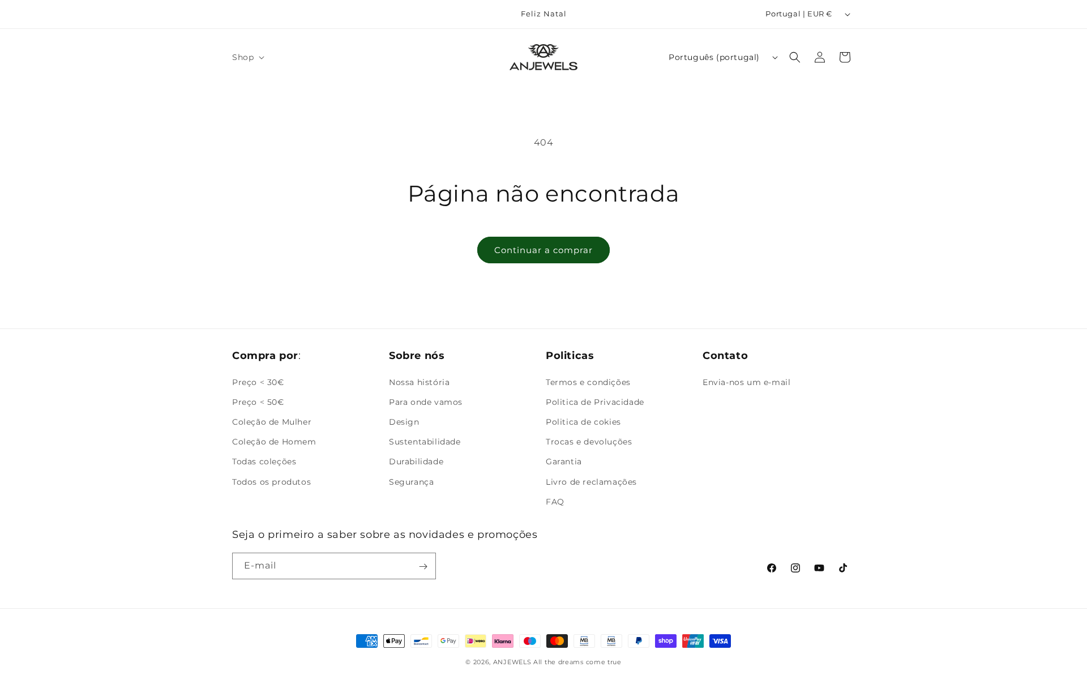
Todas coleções (264, 461)
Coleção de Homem (274, 441)
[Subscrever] (422, 566)
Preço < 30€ (258, 382)
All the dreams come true (577, 662)
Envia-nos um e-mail (746, 382)
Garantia (564, 461)
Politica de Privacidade (595, 401)
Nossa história (419, 382)
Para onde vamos (426, 401)
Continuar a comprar (543, 250)
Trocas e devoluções (589, 441)
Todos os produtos (271, 481)
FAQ (555, 501)
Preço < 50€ (258, 401)
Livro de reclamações (591, 481)
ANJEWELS (512, 662)
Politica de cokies (583, 421)
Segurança (411, 481)
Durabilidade (416, 461)
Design (404, 421)
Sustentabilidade (425, 441)
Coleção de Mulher (271, 421)
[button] (247, 57)
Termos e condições (588, 382)
